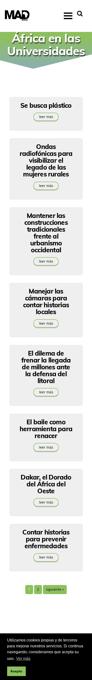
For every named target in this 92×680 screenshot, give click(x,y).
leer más (46, 117)
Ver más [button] (23, 658)
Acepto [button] (16, 671)
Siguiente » (55, 589)
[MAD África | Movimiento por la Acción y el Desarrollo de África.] (17, 16)
